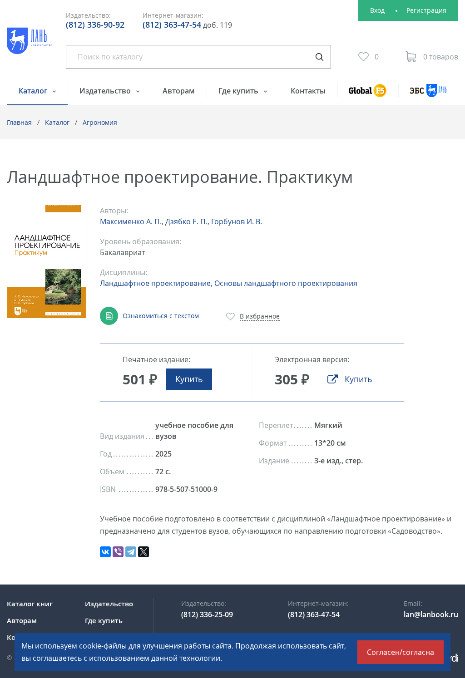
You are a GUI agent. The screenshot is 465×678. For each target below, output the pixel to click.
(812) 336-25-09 (207, 614)
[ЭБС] (428, 94)
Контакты (308, 91)
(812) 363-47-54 (172, 24)
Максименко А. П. (131, 221)
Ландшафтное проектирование (155, 283)
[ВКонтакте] (105, 551)
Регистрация (426, 10)
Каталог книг (30, 603)
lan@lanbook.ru (431, 614)
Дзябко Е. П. (186, 221)
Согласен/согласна (400, 652)
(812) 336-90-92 (95, 24)
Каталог (34, 91)
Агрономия (100, 122)
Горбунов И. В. (236, 221)
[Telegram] (130, 551)
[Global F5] (368, 94)
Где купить (239, 91)
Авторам (179, 91)
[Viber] (118, 551)
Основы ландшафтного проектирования (285, 283)
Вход (377, 10)
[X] (143, 551)
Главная (19, 122)
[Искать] (319, 56)
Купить (189, 378)
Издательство (106, 91)
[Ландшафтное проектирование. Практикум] (46, 261)
